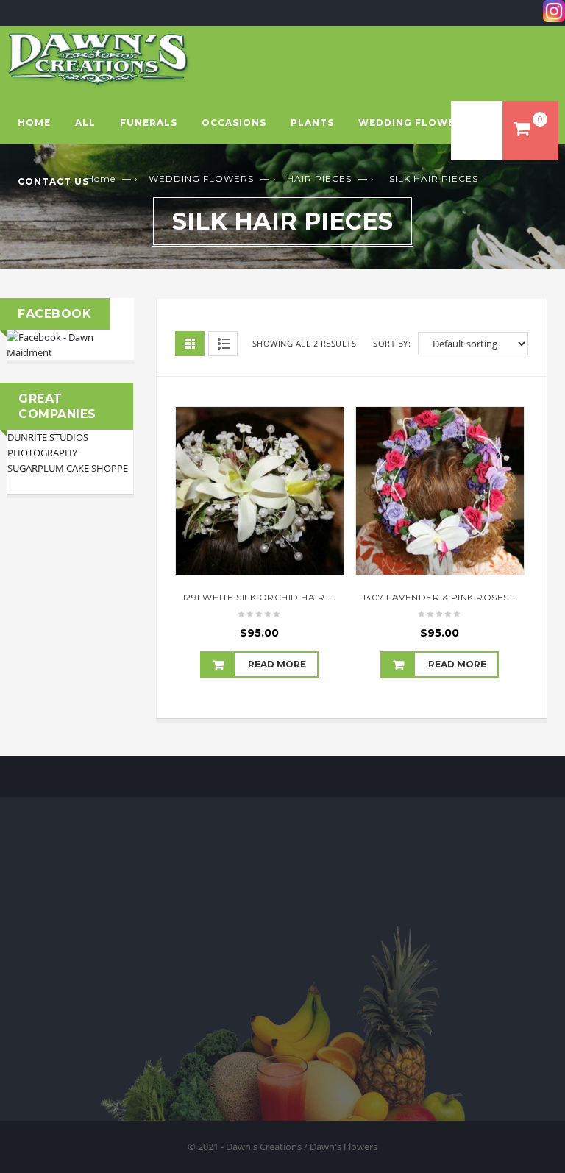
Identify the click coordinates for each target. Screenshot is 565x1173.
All (85, 122)
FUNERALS (148, 122)
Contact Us (53, 181)
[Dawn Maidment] (70, 343)
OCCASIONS (234, 122)
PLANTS (312, 122)
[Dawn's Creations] (99, 58)
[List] (223, 343)
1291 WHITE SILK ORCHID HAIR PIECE (269, 597)
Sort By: (392, 343)
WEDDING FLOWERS (413, 122)
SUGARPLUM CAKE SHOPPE (67, 468)
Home (34, 122)
